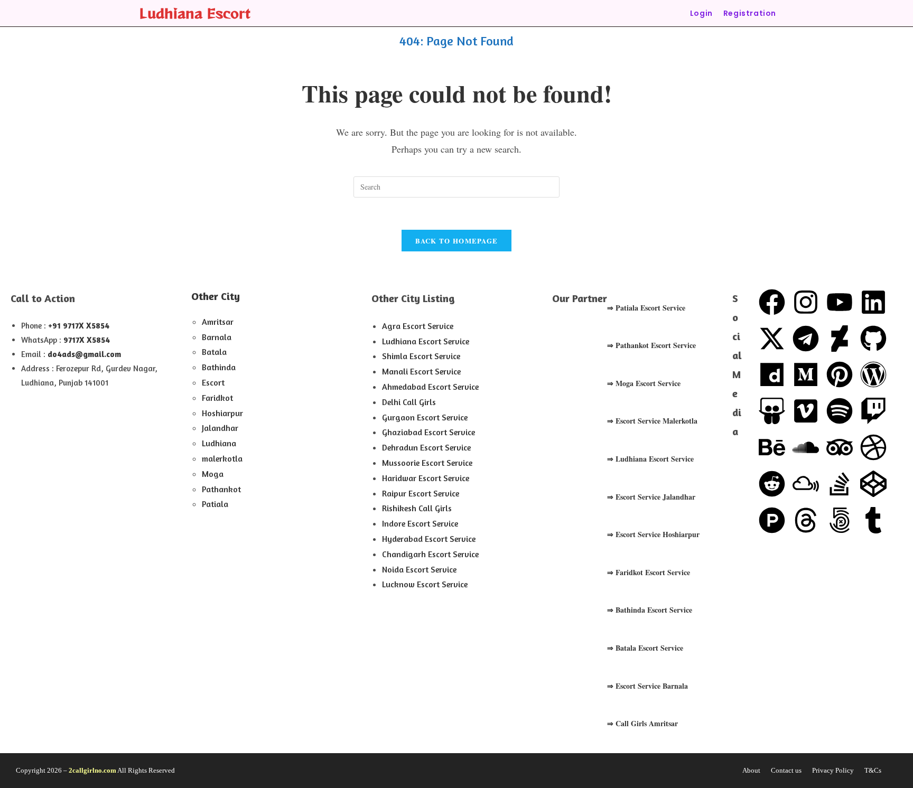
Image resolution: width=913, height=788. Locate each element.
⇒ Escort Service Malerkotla (652, 420)
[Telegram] (806, 338)
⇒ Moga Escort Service (644, 383)
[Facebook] (772, 302)
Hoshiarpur (222, 413)
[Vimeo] (806, 411)
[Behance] (772, 447)
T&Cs (872, 770)
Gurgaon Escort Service (425, 417)
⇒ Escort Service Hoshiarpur (653, 534)
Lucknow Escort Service (425, 584)
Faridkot (217, 397)
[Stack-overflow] (839, 484)
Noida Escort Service (419, 569)
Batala (214, 351)
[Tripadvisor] (839, 447)
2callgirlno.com (92, 770)
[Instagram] (806, 302)
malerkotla (222, 458)
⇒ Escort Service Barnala (647, 685)
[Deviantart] (839, 338)
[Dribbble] (873, 447)
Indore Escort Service (420, 523)
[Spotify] (839, 411)
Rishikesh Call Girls (417, 508)
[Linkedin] (873, 302)
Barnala (216, 337)
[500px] (839, 520)
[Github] (873, 338)
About (751, 770)
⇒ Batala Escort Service (645, 647)
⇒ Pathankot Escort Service (651, 345)
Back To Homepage (456, 241)
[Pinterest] (839, 374)
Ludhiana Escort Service (425, 341)
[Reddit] (772, 484)
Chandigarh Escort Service (430, 554)
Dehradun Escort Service (426, 447)
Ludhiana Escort (194, 13)
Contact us (786, 770)
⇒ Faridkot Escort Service (648, 572)
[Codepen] (873, 484)
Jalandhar (220, 428)
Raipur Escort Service (420, 493)
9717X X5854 (86, 340)
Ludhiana (219, 443)
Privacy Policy (833, 770)
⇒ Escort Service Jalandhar (651, 496)
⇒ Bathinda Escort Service (649, 609)
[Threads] (806, 520)
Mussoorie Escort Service (427, 462)
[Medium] (806, 374)
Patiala (215, 504)
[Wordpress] (873, 374)
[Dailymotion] (772, 374)
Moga (212, 473)
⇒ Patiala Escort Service (646, 307)
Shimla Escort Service (421, 356)
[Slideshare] (772, 411)
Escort (213, 382)
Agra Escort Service (417, 326)
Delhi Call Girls (409, 402)
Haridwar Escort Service (425, 478)
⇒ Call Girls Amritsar (642, 723)
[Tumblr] (873, 520)
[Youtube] (839, 302)
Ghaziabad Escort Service (428, 432)
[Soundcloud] (806, 447)
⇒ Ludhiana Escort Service (650, 458)
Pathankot (221, 489)
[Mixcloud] (806, 484)
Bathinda (219, 367)
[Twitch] (873, 411)
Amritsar (218, 321)
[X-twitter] (772, 338)
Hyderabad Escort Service (429, 538)
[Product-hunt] (772, 520)
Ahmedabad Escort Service (430, 386)
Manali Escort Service (421, 371)
